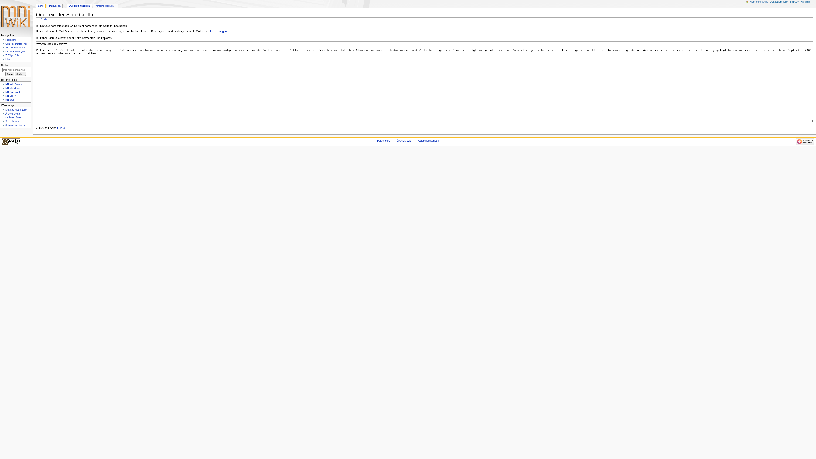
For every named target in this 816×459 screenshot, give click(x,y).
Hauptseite (10, 39)
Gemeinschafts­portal (16, 43)
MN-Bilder (10, 96)
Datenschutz (383, 140)
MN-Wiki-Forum (13, 84)
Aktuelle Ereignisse (15, 47)
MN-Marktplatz (13, 88)
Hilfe (7, 59)
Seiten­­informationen (15, 125)
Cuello (44, 19)
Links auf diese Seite (16, 109)
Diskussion (55, 5)
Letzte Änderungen (15, 51)
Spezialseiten (12, 121)
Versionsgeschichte (105, 5)
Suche (4, 65)
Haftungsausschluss (428, 140)
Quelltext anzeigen (79, 5)
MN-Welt (9, 99)
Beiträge (794, 1)
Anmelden (806, 1)
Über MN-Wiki (404, 140)
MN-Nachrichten (13, 92)
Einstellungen (218, 31)
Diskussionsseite (779, 1)
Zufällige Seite (12, 55)
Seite (41, 5)
